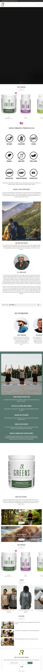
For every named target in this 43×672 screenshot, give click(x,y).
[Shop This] (21, 517)
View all (21, 89)
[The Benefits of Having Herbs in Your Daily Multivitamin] (7, 633)
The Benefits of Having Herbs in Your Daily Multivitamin (27, 630)
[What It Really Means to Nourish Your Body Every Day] (7, 642)
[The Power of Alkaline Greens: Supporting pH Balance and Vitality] (7, 625)
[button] (40, 328)
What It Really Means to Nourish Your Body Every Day (26, 639)
